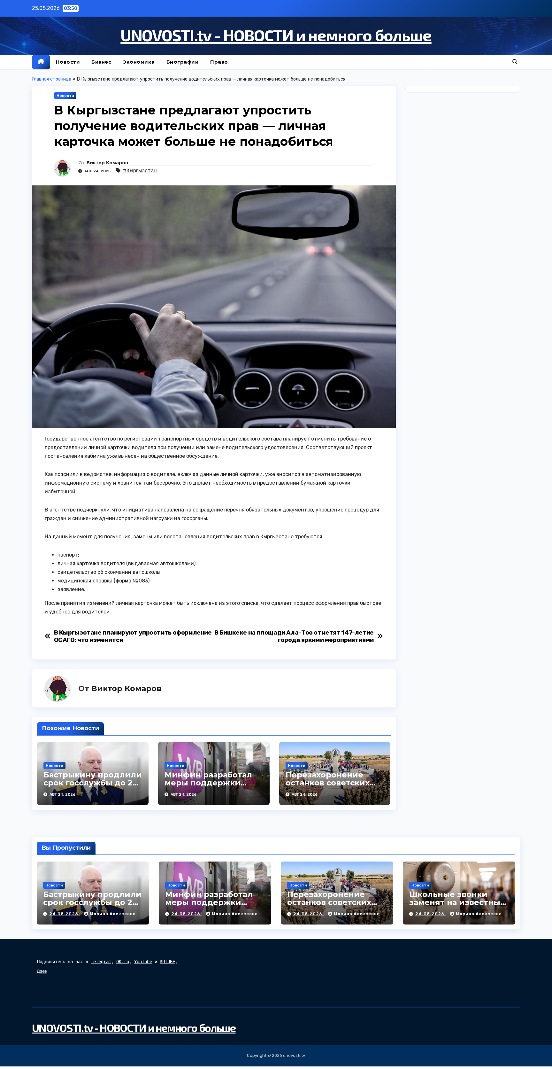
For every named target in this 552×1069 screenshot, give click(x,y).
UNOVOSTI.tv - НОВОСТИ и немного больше (275, 34)
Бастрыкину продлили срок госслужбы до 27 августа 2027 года (92, 782)
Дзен (42, 971)
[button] (515, 62)
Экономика (139, 62)
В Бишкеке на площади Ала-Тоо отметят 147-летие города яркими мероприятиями (294, 636)
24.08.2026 (64, 913)
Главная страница (51, 79)
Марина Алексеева (113, 913)
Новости (68, 62)
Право (219, 62)
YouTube (143, 961)
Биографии (182, 62)
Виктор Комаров (107, 163)
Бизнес (101, 62)
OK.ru (122, 961)
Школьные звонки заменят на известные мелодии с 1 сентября (457, 902)
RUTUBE (167, 961)
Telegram (101, 961)
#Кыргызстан (140, 171)
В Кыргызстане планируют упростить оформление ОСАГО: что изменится (133, 636)
